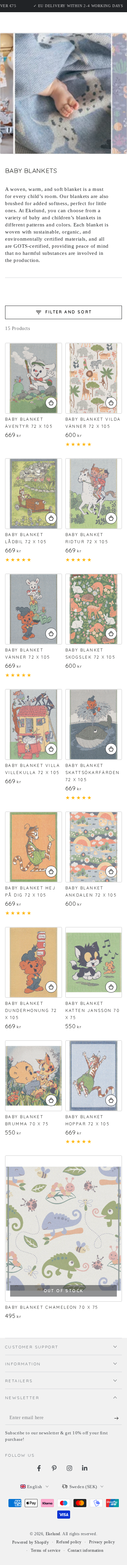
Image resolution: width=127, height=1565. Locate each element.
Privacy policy (102, 1542)
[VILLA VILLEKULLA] (33, 724)
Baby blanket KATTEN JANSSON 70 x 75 (92, 1010)
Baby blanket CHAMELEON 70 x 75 (52, 1307)
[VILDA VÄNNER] (93, 378)
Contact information (85, 1550)
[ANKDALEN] (93, 847)
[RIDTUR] (93, 493)
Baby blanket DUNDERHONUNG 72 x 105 (31, 1010)
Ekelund (53, 1533)
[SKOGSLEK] (93, 609)
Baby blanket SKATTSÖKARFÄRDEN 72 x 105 (92, 772)
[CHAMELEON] (63, 1228)
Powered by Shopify (30, 1542)
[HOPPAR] (93, 1075)
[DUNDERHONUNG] (33, 962)
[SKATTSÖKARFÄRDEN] (93, 724)
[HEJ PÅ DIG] (33, 847)
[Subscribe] (118, 1418)
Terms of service (46, 1550)
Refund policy (69, 1542)
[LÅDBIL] (33, 493)
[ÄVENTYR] (33, 378)
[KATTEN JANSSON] (93, 962)
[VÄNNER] (33, 609)
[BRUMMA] (33, 1075)
